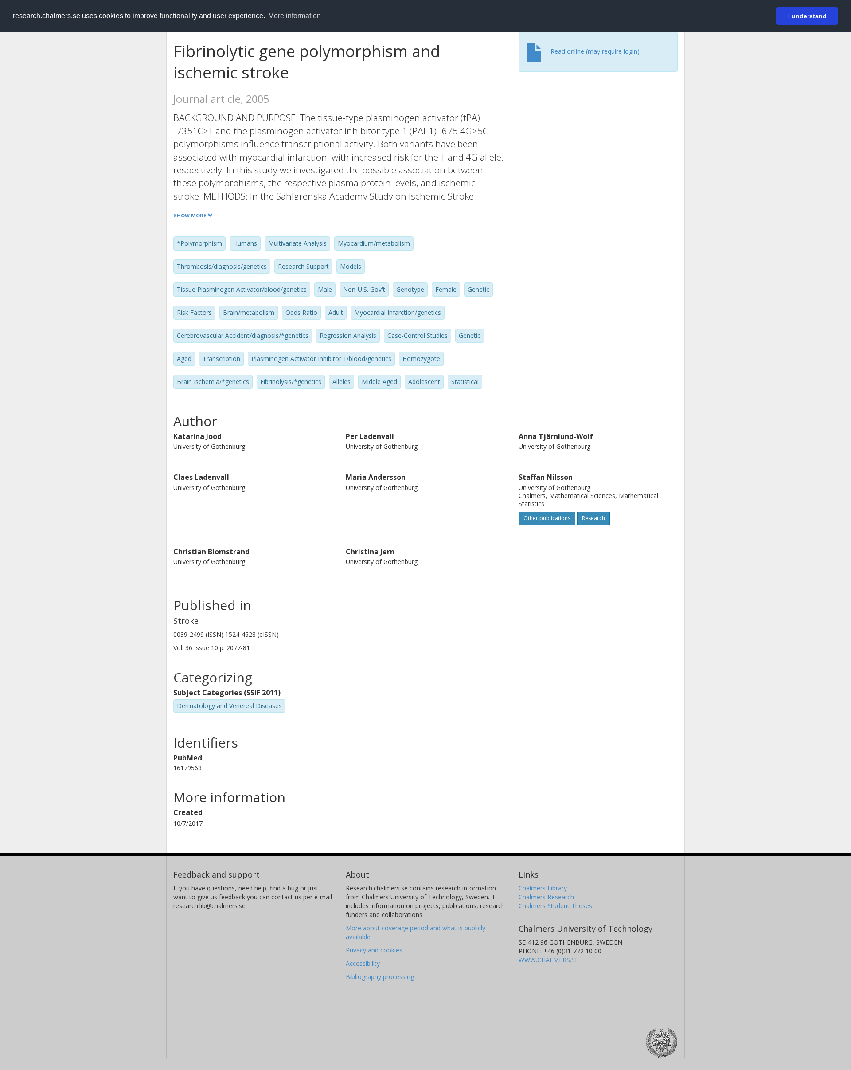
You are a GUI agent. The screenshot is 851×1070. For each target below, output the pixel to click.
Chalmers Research (546, 897)
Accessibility (363, 963)
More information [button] (294, 16)
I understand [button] (807, 16)
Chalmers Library (543, 888)
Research (593, 518)
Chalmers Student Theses (555, 905)
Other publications (546, 518)
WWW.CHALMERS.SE (548, 960)
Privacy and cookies (374, 950)
